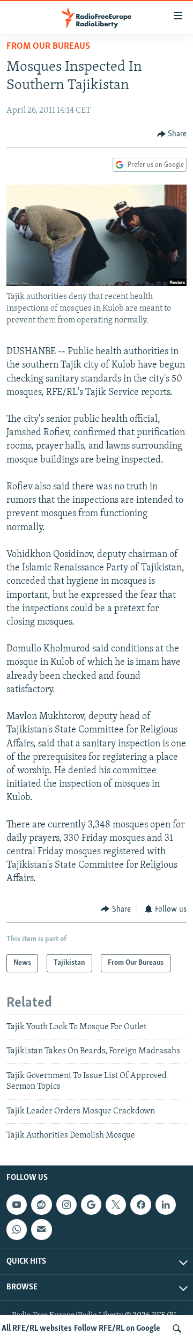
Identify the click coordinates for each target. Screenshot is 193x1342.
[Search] (177, 1328)
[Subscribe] (41, 1230)
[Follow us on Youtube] (16, 1204)
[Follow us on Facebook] (140, 1204)
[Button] (172, 134)
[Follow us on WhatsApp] (16, 1230)
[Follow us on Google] (91, 1204)
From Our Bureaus (48, 47)
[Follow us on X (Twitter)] (116, 1204)
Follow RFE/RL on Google (117, 1328)
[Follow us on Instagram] (66, 1204)
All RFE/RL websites (37, 1328)
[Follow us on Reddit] (41, 1204)
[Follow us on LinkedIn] (165, 1204)
